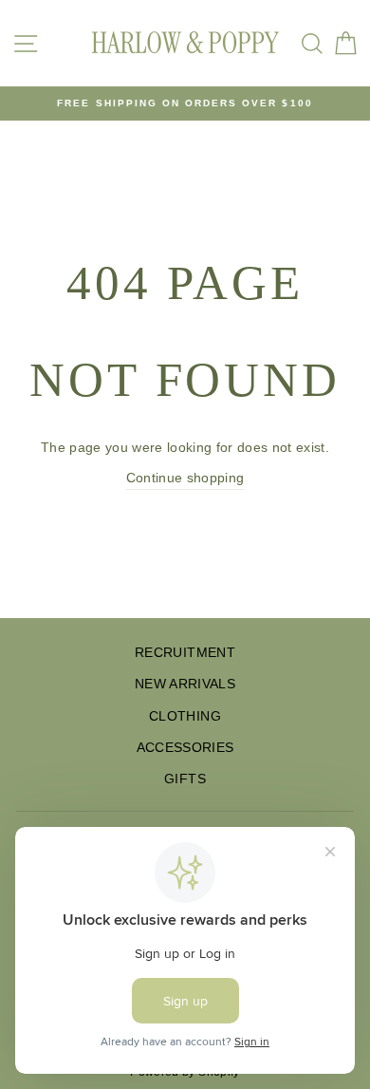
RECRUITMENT (185, 653)
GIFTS (185, 779)
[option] (185, 103)
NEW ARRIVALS (185, 684)
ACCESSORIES (185, 748)
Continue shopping (185, 478)
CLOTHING (185, 716)
